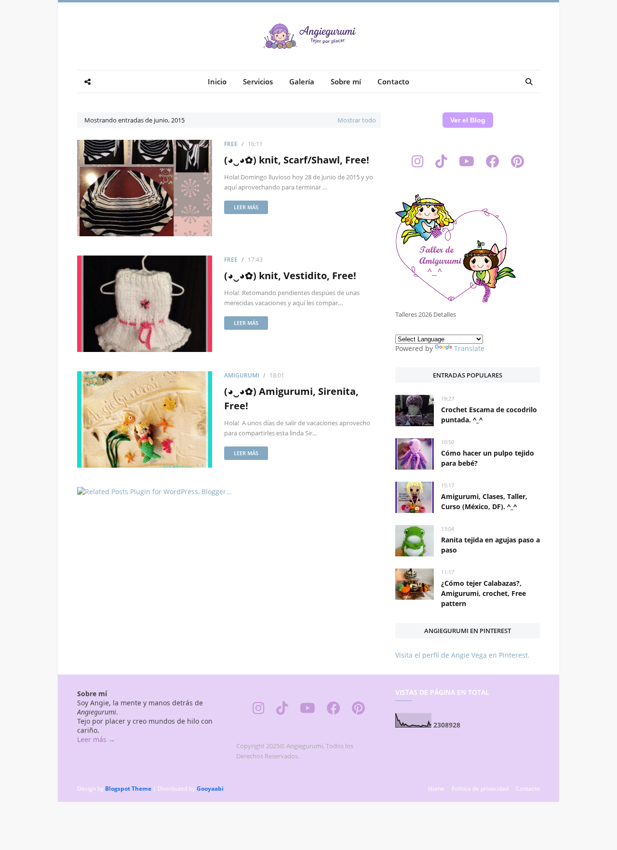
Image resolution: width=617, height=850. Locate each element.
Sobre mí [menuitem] (346, 81)
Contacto (528, 788)
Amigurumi (241, 375)
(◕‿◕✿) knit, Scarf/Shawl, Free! (296, 159)
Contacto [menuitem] (393, 81)
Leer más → (96, 739)
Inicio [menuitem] (217, 81)
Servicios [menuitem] (258, 81)
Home (436, 788)
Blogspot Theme (128, 788)
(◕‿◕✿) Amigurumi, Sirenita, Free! (291, 398)
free (231, 144)
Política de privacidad (480, 788)
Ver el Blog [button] (467, 120)
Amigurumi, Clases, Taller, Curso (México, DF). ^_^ (484, 501)
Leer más (246, 207)
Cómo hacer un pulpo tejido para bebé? (487, 458)
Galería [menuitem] (301, 81)
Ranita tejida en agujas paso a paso (490, 544)
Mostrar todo (356, 120)
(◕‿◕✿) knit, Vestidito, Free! (290, 275)
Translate (469, 348)
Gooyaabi (210, 788)
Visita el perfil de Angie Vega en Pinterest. (462, 655)
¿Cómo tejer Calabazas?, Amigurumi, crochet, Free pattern (483, 593)
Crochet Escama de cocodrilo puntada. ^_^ (489, 414)
